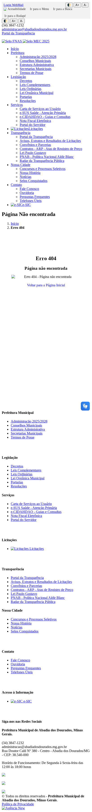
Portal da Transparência (18, 33)
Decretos (26, 81)
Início (15, 49)
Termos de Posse (31, 73)
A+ (77, 5)
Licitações (36, 129)
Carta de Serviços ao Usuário (40, 109)
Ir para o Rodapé (15, 16)
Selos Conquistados (33, 181)
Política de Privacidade (18, 804)
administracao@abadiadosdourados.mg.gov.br (34, 29)
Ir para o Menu (39, 9)
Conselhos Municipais (35, 61)
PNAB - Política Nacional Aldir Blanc (47, 157)
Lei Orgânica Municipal (36, 93)
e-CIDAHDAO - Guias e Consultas (45, 117)
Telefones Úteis (31, 201)
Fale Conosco (29, 189)
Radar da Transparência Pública (42, 161)
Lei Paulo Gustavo (33, 153)
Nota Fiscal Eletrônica (35, 121)
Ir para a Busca (62, 9)
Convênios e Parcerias (35, 145)
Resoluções (28, 101)
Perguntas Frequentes (35, 197)
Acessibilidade (17, 9)
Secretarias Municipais (35, 69)
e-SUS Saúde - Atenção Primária (43, 113)
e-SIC (27, 205)
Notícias (25, 177)
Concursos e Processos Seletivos (42, 169)
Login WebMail (13, 5)
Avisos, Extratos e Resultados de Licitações (50, 141)
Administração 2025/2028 (38, 57)
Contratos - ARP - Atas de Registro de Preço (51, 149)
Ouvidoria (27, 193)
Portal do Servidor (32, 125)
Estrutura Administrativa (37, 65)
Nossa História (30, 173)
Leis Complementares (35, 85)
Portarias (26, 97)
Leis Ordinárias (30, 89)
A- (85, 5)
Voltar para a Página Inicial (46, 285)
